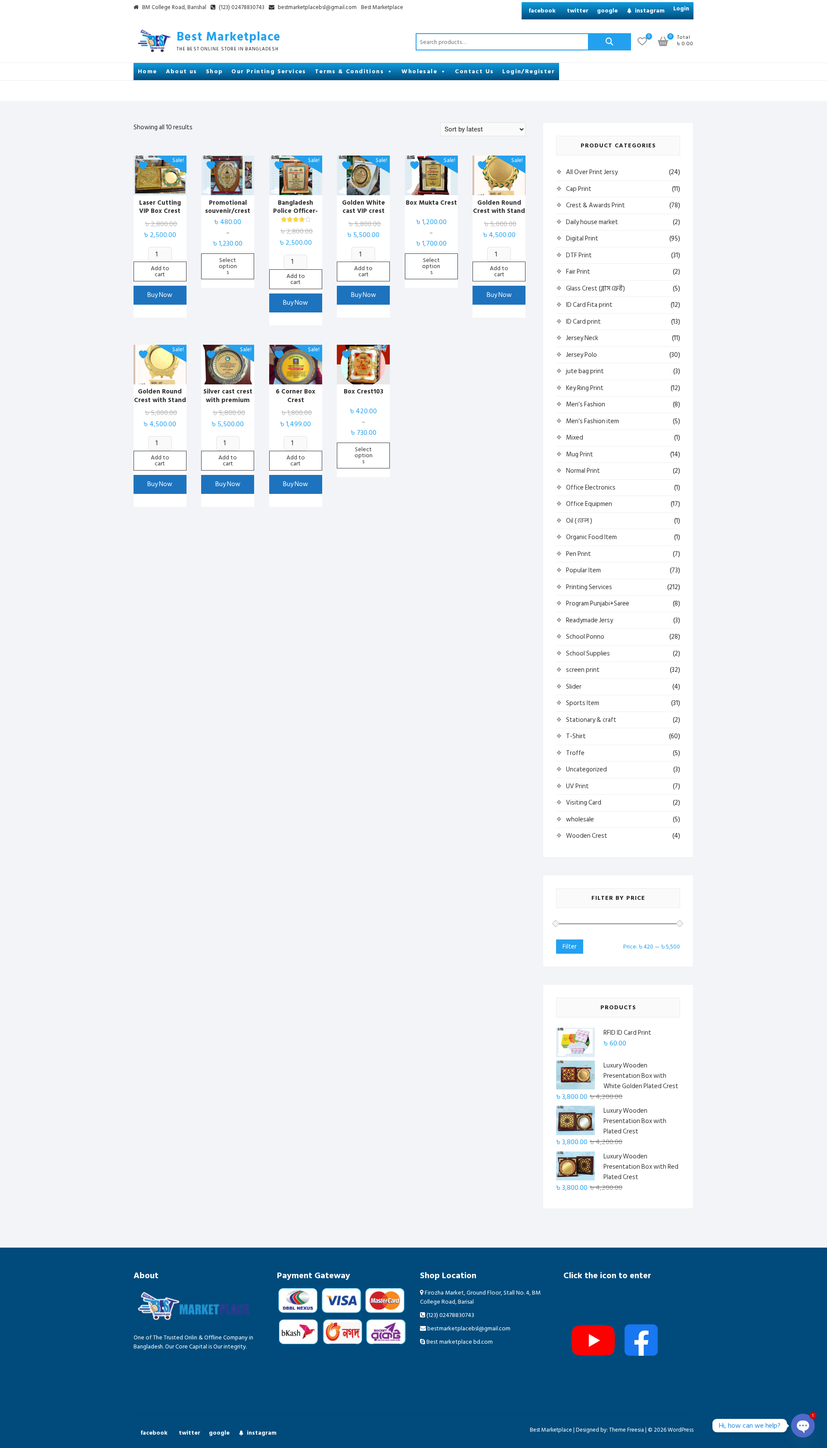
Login (681, 8)
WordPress (680, 1430)
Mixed (574, 437)
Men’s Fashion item (592, 421)
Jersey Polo (581, 355)
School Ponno (585, 636)
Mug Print (579, 454)
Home (147, 71)
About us (181, 71)
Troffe (575, 753)
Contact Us (474, 71)
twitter (577, 11)
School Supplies (588, 653)
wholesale (580, 819)
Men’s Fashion (585, 404)
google (607, 11)
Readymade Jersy (589, 620)
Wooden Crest (586, 835)
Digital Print (582, 238)
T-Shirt (576, 736)
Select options (228, 266)
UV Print (577, 786)
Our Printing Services (268, 71)
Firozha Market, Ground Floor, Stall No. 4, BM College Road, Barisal (480, 1297)
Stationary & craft (591, 720)
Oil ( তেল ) (579, 520)
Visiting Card (583, 802)
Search (609, 41)
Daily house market (592, 222)
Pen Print (578, 554)
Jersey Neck (582, 338)
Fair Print (578, 271)
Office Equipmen (589, 504)
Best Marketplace (382, 7)
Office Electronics (591, 487)
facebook (542, 11)
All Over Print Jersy (592, 172)
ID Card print (583, 321)
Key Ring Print (584, 388)
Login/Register (528, 71)
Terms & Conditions (349, 71)
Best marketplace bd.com (459, 1342)
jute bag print (585, 371)
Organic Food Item (591, 537)
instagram (650, 11)
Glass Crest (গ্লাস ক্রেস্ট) (595, 288)
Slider (573, 686)
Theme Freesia (626, 1430)
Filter (570, 946)
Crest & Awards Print (595, 205)
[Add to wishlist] (144, 165)
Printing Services (589, 587)
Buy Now (159, 295)
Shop (214, 71)
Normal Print (583, 470)
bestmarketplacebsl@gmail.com (317, 7)
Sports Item (582, 703)
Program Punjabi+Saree (597, 603)
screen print (583, 670)
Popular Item (583, 570)
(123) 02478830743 (241, 7)
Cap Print (578, 189)
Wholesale (419, 71)
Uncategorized (586, 769)
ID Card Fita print (589, 305)
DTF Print (579, 255)
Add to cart (160, 271)
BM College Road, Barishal (173, 7)
